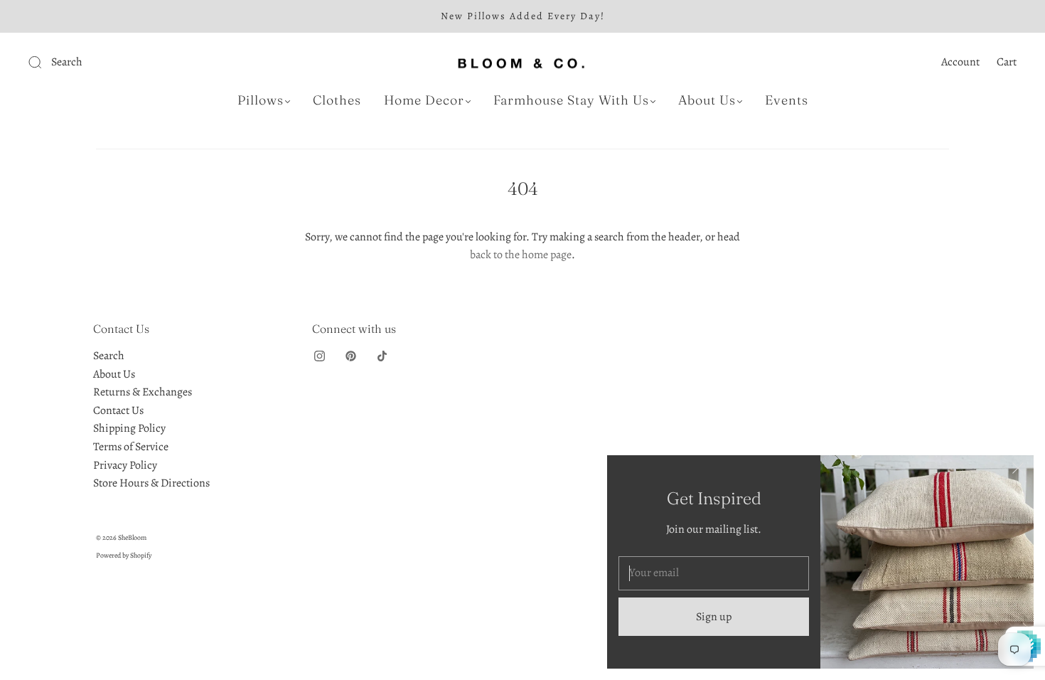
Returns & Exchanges (142, 392)
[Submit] (130, 62)
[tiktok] (381, 355)
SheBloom (132, 537)
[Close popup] (1018, 471)
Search (108, 355)
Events (786, 100)
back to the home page (521, 254)
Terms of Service (130, 447)
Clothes (337, 100)
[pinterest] (350, 355)
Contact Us (118, 410)
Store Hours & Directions (151, 483)
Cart (1007, 62)
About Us (707, 100)
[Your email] (713, 573)
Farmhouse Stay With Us (571, 100)
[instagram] (319, 355)
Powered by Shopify (123, 555)
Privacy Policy (125, 465)
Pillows (260, 100)
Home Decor (424, 100)
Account (960, 62)
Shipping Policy (129, 428)
